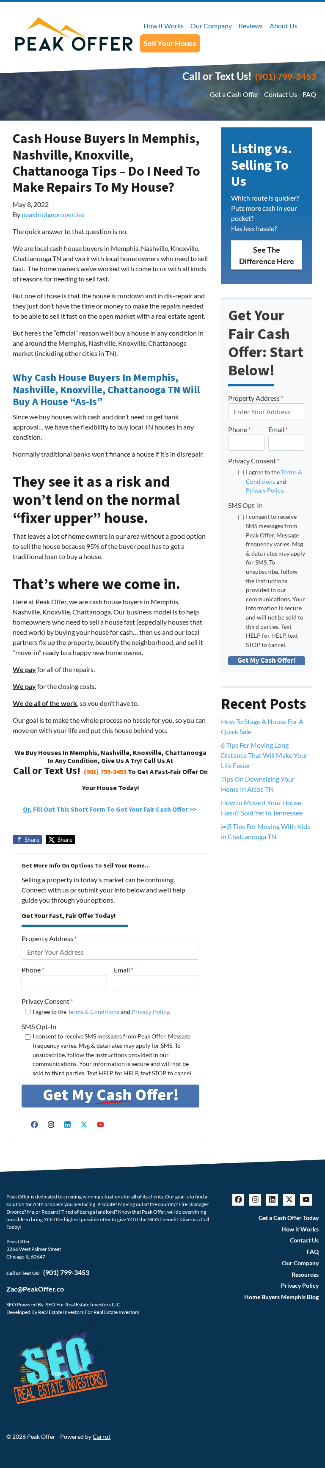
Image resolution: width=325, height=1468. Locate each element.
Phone (33, 970)
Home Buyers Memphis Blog (281, 1297)
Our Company (211, 26)
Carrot (101, 1436)
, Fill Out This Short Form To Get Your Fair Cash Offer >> (110, 809)
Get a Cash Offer (234, 94)
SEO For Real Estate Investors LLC (83, 1304)
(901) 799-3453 (285, 76)
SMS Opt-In (39, 1026)
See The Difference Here (266, 255)
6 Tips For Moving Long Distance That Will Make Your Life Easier (264, 755)
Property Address (49, 938)
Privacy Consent (47, 1001)
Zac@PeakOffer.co (35, 1289)
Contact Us (280, 94)
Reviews (251, 26)
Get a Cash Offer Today (289, 1218)
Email (123, 970)
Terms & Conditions (93, 1011)
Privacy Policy (150, 1011)
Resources (305, 1274)
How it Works (163, 26)
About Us (283, 26)
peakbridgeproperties (53, 214)
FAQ (309, 94)
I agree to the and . (101, 1011)
